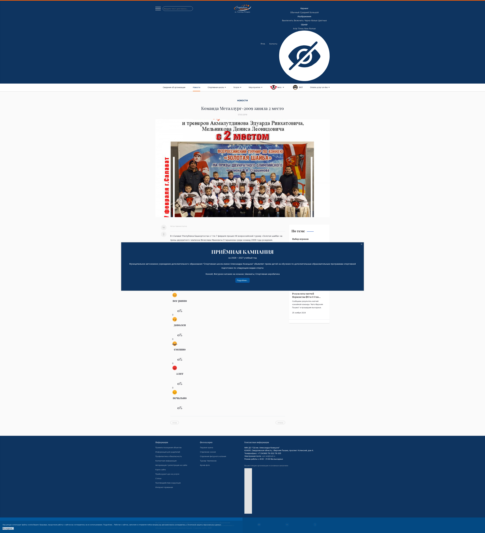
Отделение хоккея (208, 452)
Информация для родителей (167, 452)
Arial (295, 28)
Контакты (273, 44)
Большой (314, 12)
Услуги (236, 87)
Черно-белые (310, 20)
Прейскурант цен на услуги (167, 474)
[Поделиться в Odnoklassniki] (163, 234)
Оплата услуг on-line (319, 87)
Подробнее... (108, 525)
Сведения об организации (174, 87)
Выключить (287, 20)
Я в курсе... (8, 528)
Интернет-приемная (164, 487)
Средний (304, 12)
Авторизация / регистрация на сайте (171, 465)
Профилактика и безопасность (168, 456)
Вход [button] (263, 44)
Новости (196, 87)
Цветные (322, 20)
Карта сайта (160, 469)
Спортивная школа (216, 87)
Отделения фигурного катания (213, 456)
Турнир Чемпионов (208, 461)
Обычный (294, 12)
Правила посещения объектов (168, 447)
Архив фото (205, 465)
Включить (299, 20)
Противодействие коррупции (168, 483)
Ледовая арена (206, 447)
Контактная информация (166, 461)
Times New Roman (307, 28)
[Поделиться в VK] (163, 227)
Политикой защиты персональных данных (204, 525)
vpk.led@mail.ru (268, 456)
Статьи (158, 478)
